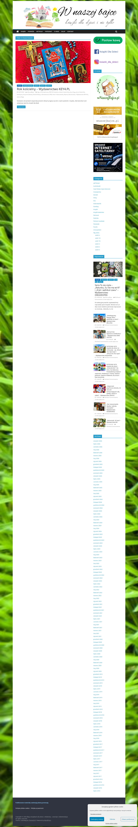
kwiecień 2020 (97, 662)
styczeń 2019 (97, 706)
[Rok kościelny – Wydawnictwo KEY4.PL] (53, 42)
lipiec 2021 (96, 619)
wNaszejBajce (30, 92)
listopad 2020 (97, 642)
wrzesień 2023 (97, 543)
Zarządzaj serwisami (95, 814)
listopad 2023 (97, 537)
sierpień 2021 (97, 616)
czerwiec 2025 (97, 482)
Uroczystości (97, 230)
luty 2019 (96, 703)
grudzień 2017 (97, 744)
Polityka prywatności (37, 808)
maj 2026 (96, 450)
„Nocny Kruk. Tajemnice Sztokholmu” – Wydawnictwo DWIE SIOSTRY (114, 334)
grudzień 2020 (97, 639)
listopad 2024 (97, 502)
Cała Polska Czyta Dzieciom (101, 189)
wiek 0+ (97, 235)
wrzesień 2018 (97, 718)
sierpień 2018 (97, 721)
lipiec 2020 (96, 654)
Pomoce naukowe (98, 221)
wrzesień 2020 (97, 648)
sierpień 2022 (97, 581)
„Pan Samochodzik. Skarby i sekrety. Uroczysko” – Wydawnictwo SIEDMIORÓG (112, 407)
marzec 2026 (97, 455)
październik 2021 (98, 610)
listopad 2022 (97, 572)
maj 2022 (96, 590)
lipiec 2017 (96, 759)
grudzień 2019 (97, 674)
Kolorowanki (97, 203)
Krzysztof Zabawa (27, 94)
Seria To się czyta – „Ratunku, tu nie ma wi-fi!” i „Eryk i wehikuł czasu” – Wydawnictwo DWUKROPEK (107, 290)
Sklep (63, 31)
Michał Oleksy (36, 94)
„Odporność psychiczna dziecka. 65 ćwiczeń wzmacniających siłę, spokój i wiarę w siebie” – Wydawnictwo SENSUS (108, 390)
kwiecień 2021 (97, 627)
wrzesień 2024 (97, 508)
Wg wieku (96, 233)
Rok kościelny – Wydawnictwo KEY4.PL (43, 89)
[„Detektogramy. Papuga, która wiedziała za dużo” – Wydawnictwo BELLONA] (99, 315)
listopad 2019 (97, 677)
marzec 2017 (97, 770)
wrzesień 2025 (97, 473)
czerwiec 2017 (97, 762)
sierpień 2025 (97, 476)
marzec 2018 (97, 735)
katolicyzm (19, 94)
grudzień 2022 (97, 569)
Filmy (95, 198)
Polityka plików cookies (111, 823)
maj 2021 (96, 625)
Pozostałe (96, 224)
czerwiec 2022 (97, 587)
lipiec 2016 (96, 791)
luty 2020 (96, 668)
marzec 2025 (97, 490)
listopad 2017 (97, 747)
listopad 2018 (97, 712)
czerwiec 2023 (97, 552)
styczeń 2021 (97, 636)
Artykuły (39, 31)
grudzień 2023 (97, 534)
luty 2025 (96, 493)
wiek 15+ (98, 241)
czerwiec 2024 (97, 517)
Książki (23, 31)
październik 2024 (98, 505)
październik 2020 (98, 645)
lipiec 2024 (96, 514)
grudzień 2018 (97, 709)
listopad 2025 (97, 467)
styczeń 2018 (97, 741)
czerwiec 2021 (97, 622)
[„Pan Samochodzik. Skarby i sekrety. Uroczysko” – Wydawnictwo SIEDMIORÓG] (99, 403)
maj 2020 (96, 660)
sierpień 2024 (97, 511)
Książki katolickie (28, 85)
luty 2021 (96, 633)
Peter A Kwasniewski (58, 94)
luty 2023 (96, 563)
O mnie (56, 31)
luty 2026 (96, 458)
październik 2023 (98, 540)
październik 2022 (98, 575)
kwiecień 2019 (97, 697)
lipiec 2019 (96, 689)
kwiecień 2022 (97, 592)
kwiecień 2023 (97, 557)
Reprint (66, 94)
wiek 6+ (43, 85)
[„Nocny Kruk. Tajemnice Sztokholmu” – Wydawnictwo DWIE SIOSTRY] (99, 331)
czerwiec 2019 (97, 692)
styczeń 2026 (97, 461)
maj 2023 (96, 555)
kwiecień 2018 (97, 732)
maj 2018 (96, 730)
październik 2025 (98, 470)
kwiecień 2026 (97, 453)
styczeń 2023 (97, 566)
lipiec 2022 (96, 584)
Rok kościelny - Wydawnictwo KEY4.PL (78, 94)
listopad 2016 (97, 782)
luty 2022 (96, 598)
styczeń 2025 (97, 496)
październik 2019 (98, 680)
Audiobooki (96, 186)
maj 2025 (96, 485)
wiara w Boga (20, 97)
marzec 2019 (97, 700)
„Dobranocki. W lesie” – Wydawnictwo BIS (114, 421)
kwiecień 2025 (97, 488)
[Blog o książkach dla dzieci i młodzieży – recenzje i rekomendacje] (17, 31)
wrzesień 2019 (97, 683)
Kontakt (70, 31)
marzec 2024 (97, 525)
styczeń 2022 (97, 601)
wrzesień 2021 (97, 613)
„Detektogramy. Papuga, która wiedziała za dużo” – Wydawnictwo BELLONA (113, 319)
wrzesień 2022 (97, 578)
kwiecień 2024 (97, 522)
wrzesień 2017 (97, 753)
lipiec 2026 (96, 444)
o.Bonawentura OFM (46, 94)
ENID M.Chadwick (53, 92)
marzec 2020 (97, 665)
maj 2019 (96, 695)
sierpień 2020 (97, 651)
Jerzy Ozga (72, 92)
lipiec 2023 (96, 549)
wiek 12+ (98, 238)
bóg (38, 92)
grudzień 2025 (97, 464)
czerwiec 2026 (97, 447)
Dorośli (95, 195)
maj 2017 (96, 764)
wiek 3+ (37, 85)
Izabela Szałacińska (64, 92)
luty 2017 (96, 773)
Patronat (48, 31)
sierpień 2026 (97, 441)
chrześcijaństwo (44, 92)
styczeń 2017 (97, 776)
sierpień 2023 (97, 546)
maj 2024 (96, 520)
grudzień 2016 (97, 779)
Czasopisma (97, 192)
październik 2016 (98, 785)
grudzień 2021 (97, 604)
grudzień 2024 (97, 499)
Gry (94, 201)
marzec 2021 (97, 630)
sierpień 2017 (97, 756)
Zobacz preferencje (128, 819)
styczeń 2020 (97, 671)
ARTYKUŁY (96, 183)
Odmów (112, 819)
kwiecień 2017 (97, 767)
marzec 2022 (97, 595)
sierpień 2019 (97, 686)
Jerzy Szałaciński (80, 92)
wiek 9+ (49, 85)
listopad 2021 (97, 607)
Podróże (31, 31)
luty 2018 (96, 738)
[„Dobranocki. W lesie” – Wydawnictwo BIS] (99, 420)
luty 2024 (96, 528)
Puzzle (95, 227)
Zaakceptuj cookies (97, 819)
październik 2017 (98, 750)
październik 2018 (98, 715)
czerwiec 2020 (97, 657)
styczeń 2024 (97, 531)
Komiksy (96, 206)
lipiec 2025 (96, 479)
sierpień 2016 (97, 788)
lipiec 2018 (96, 724)
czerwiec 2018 (97, 727)
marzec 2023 (97, 560)
